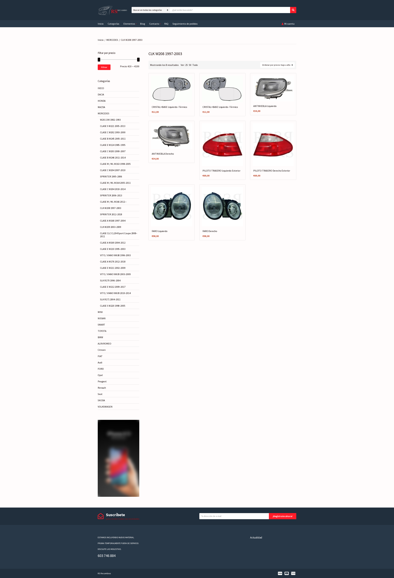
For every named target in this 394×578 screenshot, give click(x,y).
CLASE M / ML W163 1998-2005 (115, 163)
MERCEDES (112, 39)
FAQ (166, 23)
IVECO (101, 88)
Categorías (113, 23)
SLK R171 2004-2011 (110, 299)
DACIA (101, 94)
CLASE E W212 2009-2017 (112, 286)
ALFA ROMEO (104, 343)
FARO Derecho (210, 231)
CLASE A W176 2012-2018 (112, 261)
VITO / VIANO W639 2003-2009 (115, 274)
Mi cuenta (289, 23)
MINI (100, 312)
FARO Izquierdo (159, 231)
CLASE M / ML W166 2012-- (113, 201)
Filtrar (104, 67)
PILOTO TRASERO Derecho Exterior (271, 170)
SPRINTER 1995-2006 (111, 176)
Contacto (154, 23)
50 (190, 64)
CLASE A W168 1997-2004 (112, 220)
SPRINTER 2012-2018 (111, 214)
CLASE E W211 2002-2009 (112, 267)
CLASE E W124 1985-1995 (112, 144)
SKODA (101, 400)
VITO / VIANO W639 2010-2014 (115, 293)
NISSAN (102, 318)
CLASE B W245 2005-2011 (112, 138)
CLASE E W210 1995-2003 (112, 248)
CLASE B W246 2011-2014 (112, 157)
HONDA (102, 100)
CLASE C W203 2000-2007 (112, 151)
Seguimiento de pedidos (185, 23)
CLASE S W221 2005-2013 (112, 126)
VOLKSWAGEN (105, 406)
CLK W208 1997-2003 (110, 208)
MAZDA (101, 107)
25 (186, 64)
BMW (100, 337)
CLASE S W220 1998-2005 (112, 305)
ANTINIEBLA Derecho (163, 153)
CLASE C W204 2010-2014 (112, 189)
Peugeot (102, 381)
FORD (101, 368)
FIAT (100, 356)
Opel (100, 375)
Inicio (101, 23)
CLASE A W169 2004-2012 (112, 242)
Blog (142, 23)
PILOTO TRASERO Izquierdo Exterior (221, 170)
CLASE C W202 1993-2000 (112, 132)
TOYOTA (102, 330)
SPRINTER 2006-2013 (111, 195)
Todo (195, 64)
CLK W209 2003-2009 (110, 226)
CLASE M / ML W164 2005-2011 (115, 182)
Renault (102, 387)
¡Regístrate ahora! (282, 516)
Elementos (129, 23)
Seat (100, 394)
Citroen (102, 349)
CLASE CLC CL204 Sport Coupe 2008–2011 (118, 235)
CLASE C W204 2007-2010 (112, 170)
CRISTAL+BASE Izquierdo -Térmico (169, 106)
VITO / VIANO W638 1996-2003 (115, 255)
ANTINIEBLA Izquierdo (265, 106)
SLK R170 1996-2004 (110, 280)
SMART (101, 324)
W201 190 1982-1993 (110, 119)
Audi (100, 362)
